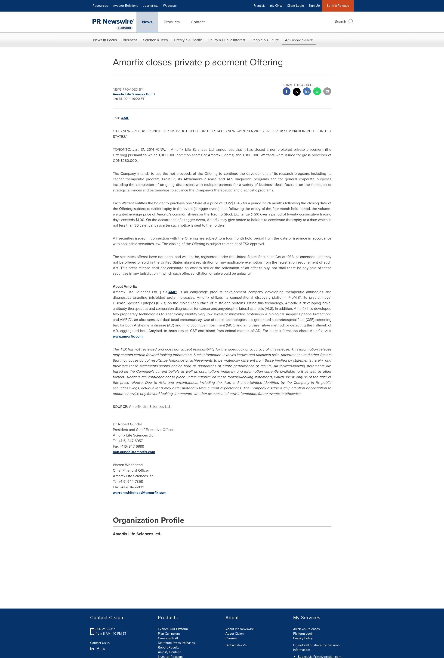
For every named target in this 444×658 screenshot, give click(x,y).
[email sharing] (327, 91)
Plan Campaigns (169, 633)
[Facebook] (98, 648)
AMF (125, 118)
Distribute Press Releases (176, 642)
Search (340, 21)
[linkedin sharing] (307, 91)
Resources (100, 5)
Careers (231, 638)
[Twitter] (104, 648)
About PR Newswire (239, 629)
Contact (198, 22)
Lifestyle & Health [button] (188, 40)
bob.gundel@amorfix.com (134, 452)
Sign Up (314, 5)
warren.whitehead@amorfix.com (139, 492)
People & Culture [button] (265, 40)
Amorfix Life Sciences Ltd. (137, 534)
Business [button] (130, 40)
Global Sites (234, 645)
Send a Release (338, 5)
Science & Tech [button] (155, 40)
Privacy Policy (303, 638)
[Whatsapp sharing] (317, 91)
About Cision (234, 633)
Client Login (295, 5)
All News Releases (306, 629)
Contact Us (98, 643)
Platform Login (303, 633)
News (147, 22)
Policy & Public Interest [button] (226, 40)
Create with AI (168, 638)
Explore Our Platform (173, 629)
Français (259, 5)
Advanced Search (299, 40)
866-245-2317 (105, 629)
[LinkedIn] (92, 648)
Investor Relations (125, 5)
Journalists (150, 5)
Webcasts (170, 5)
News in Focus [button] (105, 40)
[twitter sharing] (297, 92)
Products (172, 22)
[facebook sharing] (286, 91)
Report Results (168, 647)
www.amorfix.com (128, 336)
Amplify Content (169, 652)
